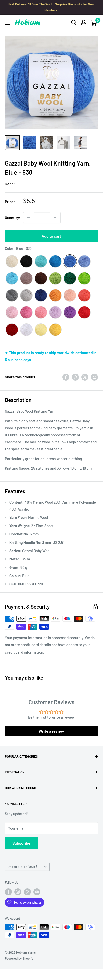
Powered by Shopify (19, 958)
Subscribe (21, 843)
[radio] (12, 261)
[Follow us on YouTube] (37, 891)
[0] (94, 23)
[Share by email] (94, 377)
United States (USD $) (23, 867)
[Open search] (74, 22)
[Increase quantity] (55, 217)
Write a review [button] (51, 731)
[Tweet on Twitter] (85, 377)
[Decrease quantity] (29, 217)
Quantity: (12, 217)
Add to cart (51, 236)
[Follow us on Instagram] (18, 891)
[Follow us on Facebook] (8, 891)
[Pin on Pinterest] (75, 377)
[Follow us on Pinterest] (27, 891)
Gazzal (11, 184)
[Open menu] (7, 23)
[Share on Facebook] (66, 377)
